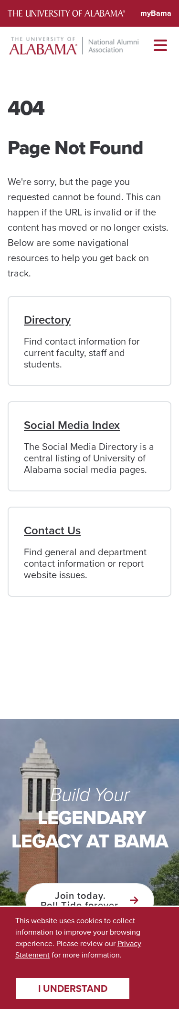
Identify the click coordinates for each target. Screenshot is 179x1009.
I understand (72, 988)
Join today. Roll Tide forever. (80, 900)
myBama (155, 13)
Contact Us (52, 530)
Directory (47, 319)
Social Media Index (72, 425)
